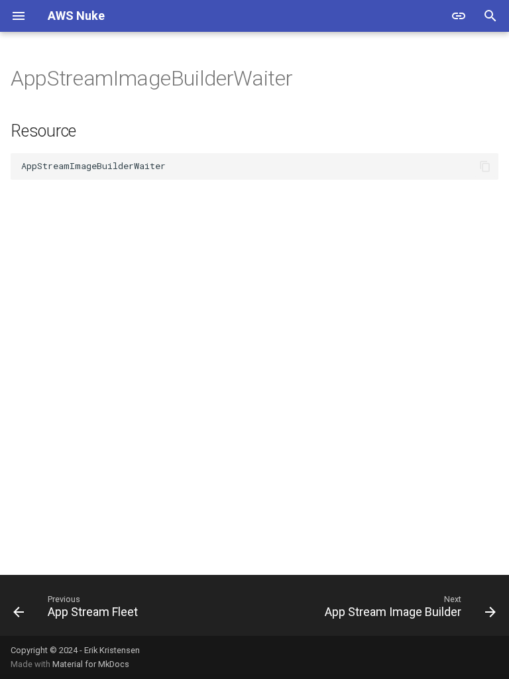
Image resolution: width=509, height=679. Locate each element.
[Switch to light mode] (458, 16)
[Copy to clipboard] (485, 166)
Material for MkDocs (90, 664)
